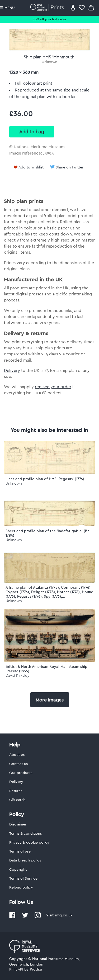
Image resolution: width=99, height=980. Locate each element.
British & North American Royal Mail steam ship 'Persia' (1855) (46, 668)
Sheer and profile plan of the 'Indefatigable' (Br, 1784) (47, 533)
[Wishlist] (82, 7)
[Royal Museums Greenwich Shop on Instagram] (38, 917)
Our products (20, 773)
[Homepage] (48, 7)
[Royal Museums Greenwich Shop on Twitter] (25, 917)
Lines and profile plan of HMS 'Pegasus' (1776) (45, 478)
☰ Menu (7, 8)
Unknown (49, 62)
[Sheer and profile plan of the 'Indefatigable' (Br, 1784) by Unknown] (49, 525)
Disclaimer (17, 824)
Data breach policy (25, 860)
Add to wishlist (31, 167)
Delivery (12, 370)
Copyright (18, 869)
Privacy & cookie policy (29, 842)
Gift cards (17, 800)
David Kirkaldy (17, 675)
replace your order (53, 387)
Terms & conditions (25, 833)
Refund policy (21, 887)
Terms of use (20, 851)
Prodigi (36, 969)
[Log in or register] (73, 7)
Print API (16, 969)
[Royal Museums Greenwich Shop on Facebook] (12, 917)
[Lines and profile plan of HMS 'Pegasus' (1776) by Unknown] (49, 473)
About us (17, 755)
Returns (15, 791)
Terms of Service (23, 878)
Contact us (18, 764)
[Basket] (91, 7)
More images (50, 699)
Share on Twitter (69, 167)
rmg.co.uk (63, 915)
